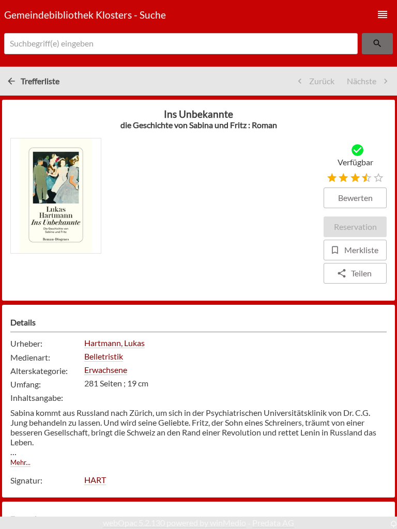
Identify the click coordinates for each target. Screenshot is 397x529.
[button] (382, 14)
